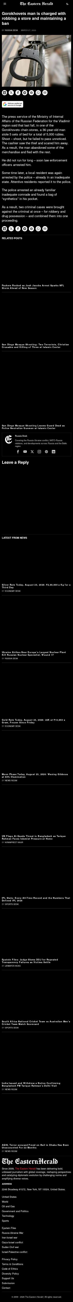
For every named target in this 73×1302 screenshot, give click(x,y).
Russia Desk (11, 30)
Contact (6, 1287)
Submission (8, 1283)
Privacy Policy (10, 1259)
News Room (11, 780)
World (5, 1201)
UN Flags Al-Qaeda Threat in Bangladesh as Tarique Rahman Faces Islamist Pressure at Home (34, 837)
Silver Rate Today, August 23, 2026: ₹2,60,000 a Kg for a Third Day (36, 586)
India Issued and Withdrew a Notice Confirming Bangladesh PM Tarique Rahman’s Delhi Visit (31, 1084)
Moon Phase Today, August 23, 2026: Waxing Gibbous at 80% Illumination (35, 775)
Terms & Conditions (12, 1264)
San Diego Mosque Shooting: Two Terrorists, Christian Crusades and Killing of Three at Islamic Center (35, 345)
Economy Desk (13, 591)
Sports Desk (12, 904)
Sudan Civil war (10, 1247)
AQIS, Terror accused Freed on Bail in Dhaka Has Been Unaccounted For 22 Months (35, 1146)
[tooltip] (4, 92)
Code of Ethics (10, 1268)
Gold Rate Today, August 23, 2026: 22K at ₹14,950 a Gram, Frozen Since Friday (33, 721)
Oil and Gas (8, 1206)
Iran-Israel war (9, 1237)
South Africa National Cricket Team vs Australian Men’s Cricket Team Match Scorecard (36, 1022)
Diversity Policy (10, 1273)
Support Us (8, 1278)
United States (9, 1196)
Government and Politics (15, 1211)
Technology (8, 1216)
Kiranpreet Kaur (14, 842)
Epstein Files (9, 1228)
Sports (5, 1220)
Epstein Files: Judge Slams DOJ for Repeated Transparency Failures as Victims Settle (30, 960)
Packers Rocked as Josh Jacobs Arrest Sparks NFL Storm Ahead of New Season (33, 286)
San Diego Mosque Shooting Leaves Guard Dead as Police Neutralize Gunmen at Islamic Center (33, 426)
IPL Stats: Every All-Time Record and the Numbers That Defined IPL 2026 (36, 899)
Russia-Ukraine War (12, 1233)
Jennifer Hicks (13, 966)
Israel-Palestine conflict (14, 1252)
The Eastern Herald (25, 1168)
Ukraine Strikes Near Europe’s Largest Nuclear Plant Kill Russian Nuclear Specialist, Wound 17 (34, 653)
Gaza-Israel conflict (12, 1242)
